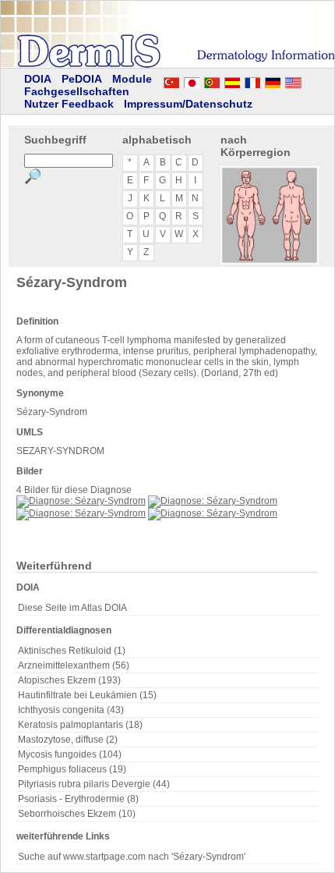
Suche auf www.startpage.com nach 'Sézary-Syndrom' (131, 856)
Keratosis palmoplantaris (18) (80, 724)
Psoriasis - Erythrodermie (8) (78, 798)
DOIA (37, 79)
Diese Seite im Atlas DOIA (72, 607)
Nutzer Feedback (69, 104)
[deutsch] (272, 80)
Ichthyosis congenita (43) (71, 709)
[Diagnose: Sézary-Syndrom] (81, 500)
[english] (308, 80)
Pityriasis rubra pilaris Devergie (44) (94, 784)
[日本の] (191, 80)
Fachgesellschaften (76, 91)
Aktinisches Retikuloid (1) (71, 650)
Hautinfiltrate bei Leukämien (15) (87, 695)
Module (132, 79)
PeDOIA (82, 79)
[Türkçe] (171, 80)
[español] (232, 80)
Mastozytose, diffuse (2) (68, 739)
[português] (212, 80)
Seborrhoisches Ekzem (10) (77, 813)
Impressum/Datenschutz (188, 104)
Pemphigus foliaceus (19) (72, 769)
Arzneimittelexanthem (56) (73, 665)
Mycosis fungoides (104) (70, 754)
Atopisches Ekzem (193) (69, 680)
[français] (252, 80)
